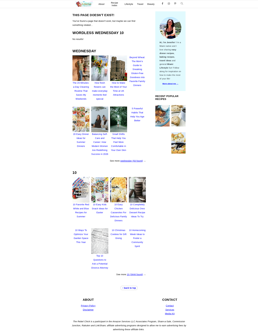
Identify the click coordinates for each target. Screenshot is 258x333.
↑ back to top (129, 288)
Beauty (150, 4)
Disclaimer (88, 309)
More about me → (170, 84)
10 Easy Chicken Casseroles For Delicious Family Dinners (118, 212)
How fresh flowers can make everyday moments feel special (100, 91)
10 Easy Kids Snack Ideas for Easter (100, 208)
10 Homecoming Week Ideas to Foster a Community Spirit (137, 238)
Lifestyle (129, 4)
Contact (170, 305)
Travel (140, 4)
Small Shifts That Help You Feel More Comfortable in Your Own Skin (118, 142)
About (101, 4)
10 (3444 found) (135, 274)
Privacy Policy (88, 305)
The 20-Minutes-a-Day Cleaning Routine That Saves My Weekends (81, 91)
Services (169, 309)
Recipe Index (114, 4)
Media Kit (170, 313)
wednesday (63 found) (131, 161)
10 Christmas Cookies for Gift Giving (118, 234)
